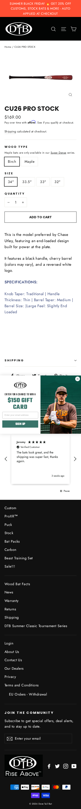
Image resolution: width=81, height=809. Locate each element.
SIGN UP (20, 424)
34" (11, 181)
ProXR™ (11, 516)
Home (7, 47)
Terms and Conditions (21, 685)
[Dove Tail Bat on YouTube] (74, 766)
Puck (8, 524)
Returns (10, 609)
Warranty (11, 600)
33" (43, 181)
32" (57, 181)
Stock (8, 532)
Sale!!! (9, 566)
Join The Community (29, 712)
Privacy (10, 676)
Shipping (10, 131)
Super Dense (58, 153)
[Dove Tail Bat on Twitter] (57, 766)
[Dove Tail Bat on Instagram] (65, 766)
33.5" (27, 181)
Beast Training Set (18, 558)
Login (8, 643)
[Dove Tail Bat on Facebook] (49, 766)
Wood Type (16, 146)
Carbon (10, 549)
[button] (6, 459)
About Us (11, 651)
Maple (29, 161)
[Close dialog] (77, 379)
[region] (40, 459)
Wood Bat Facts (17, 584)
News (8, 592)
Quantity (14, 193)
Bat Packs (12, 541)
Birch (12, 161)
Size (8, 173)
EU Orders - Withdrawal (28, 694)
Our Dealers (14, 668)
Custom (10, 508)
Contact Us (13, 660)
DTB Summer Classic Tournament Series (35, 625)
